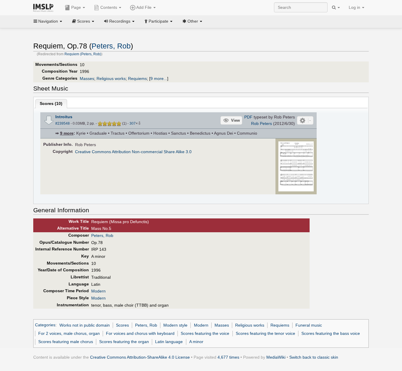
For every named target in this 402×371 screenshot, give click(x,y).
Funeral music (308, 325)
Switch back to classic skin (313, 357)
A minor (196, 341)
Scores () (51, 103)
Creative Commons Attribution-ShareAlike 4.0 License (140, 357)
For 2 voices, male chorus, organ (69, 333)
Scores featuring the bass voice (330, 333)
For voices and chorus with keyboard (140, 333)
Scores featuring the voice (205, 333)
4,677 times (228, 357)
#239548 (62, 123)
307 (132, 123)
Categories (45, 325)
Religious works (111, 78)
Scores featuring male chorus (65, 341)
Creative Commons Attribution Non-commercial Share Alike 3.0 (133, 151)
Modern (98, 291)
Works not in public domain (84, 325)
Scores (122, 325)
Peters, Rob (111, 46)
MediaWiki (275, 357)
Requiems (137, 78)
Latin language (169, 341)
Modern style (175, 325)
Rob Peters (261, 123)
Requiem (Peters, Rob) (82, 54)
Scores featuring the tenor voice (265, 333)
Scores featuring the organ (124, 341)
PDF (248, 117)
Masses (87, 78)
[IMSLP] (44, 7)
